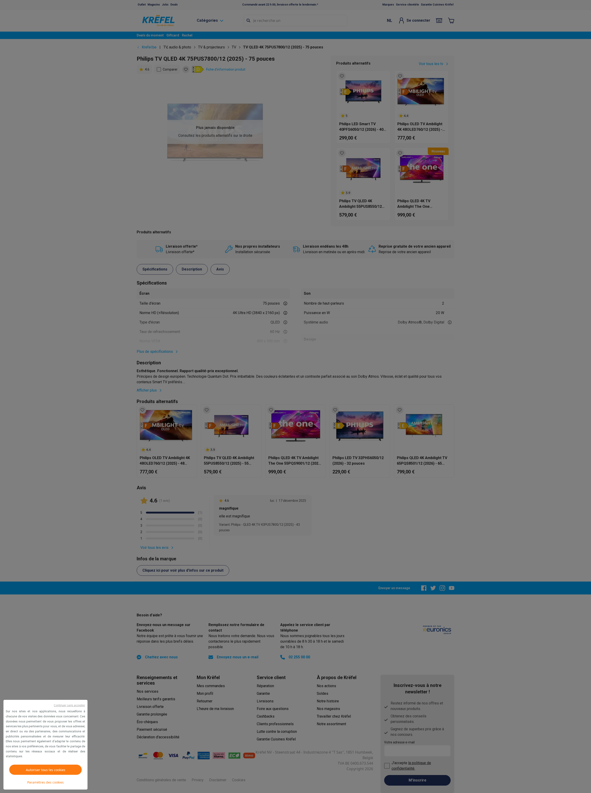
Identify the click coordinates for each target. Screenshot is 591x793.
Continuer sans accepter (69, 705)
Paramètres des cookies (45, 782)
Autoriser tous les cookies (45, 770)
